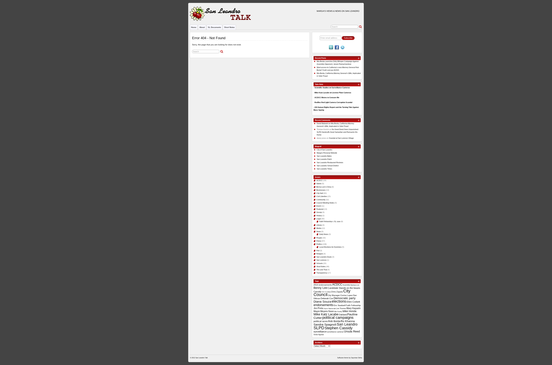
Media (318, 228)
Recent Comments (322, 120)
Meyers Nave (327, 311)
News (318, 232)
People (319, 238)
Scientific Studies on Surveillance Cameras (332, 88)
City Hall (319, 193)
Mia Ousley (338, 311)
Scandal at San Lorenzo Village (341, 138)
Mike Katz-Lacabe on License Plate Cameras (333, 93)
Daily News (323, 234)
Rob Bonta (334, 321)
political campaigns (337, 318)
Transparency (321, 273)
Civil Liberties (321, 196)
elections (339, 301)
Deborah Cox (327, 298)
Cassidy (317, 291)
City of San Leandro (324, 150)
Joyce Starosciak (330, 308)
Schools (319, 263)
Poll (317, 251)
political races (321, 321)
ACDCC (319, 180)
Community (320, 200)
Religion (319, 254)
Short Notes (229, 27)
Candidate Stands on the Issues (344, 288)
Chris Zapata (337, 292)
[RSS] (342, 47)
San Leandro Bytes (324, 156)
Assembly (346, 285)
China (329, 292)
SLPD (319, 327)
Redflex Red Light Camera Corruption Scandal (333, 102)
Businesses (320, 190)
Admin (318, 184)
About (202, 27)
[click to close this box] (358, 58)
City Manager (334, 295)
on (324, 124)
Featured (319, 209)
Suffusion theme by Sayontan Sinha (349, 358)
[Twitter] (331, 47)
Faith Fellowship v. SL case (329, 222)
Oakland (343, 314)
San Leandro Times (324, 169)
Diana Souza (322, 301)
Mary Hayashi (353, 308)
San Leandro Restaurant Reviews (330, 163)
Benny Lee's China (323, 187)
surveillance (320, 331)
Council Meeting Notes (325, 203)
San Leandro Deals (324, 257)
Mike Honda (349, 311)
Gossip (319, 212)
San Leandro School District (328, 166)
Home (193, 27)
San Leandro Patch (324, 159)
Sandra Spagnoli (325, 324)
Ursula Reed (352, 331)
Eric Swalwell (339, 305)
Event (318, 206)
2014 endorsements (323, 285)
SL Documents (214, 27)
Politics (319, 244)
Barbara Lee (355, 285)
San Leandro (347, 324)
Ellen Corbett (353, 301)
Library (319, 225)
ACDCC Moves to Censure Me (327, 98)
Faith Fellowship (353, 305)
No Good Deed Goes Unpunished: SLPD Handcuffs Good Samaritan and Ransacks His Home (338, 132)
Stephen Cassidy (338, 328)
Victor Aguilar (319, 335)
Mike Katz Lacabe (326, 314)
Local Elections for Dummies (330, 247)
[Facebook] (337, 47)
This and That (321, 270)
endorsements (323, 305)
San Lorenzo (321, 260)
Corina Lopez (346, 295)
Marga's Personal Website (327, 153)
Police (318, 241)
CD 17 (324, 292)
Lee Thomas (341, 308)
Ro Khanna (348, 321)
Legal (318, 219)
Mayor (317, 311)
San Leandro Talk (201, 358)
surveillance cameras (335, 332)
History (319, 216)
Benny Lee (320, 287)
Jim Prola (318, 308)
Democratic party (344, 298)
